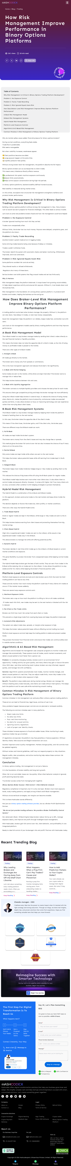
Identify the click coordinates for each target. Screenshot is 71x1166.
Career (20, 1105)
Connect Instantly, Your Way (14, 1042)
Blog (13, 9)
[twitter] (11, 1096)
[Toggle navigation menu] (67, 2)
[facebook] (2, 1096)
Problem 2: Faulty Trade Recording (16, 102)
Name (41, 1023)
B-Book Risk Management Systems (16, 118)
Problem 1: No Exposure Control (15, 98)
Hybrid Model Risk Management (15, 121)
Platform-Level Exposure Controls (16, 125)
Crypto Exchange (7, 1116)
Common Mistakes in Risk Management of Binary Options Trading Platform (31, 132)
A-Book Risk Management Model (16, 115)
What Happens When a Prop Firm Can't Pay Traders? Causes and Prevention (34, 872)
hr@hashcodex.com (35, 1137)
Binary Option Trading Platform (60, 1121)
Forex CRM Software (42, 1119)
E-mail (41, 1031)
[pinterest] (20, 1096)
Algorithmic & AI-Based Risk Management (19, 128)
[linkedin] (7, 1096)
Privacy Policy (40, 1105)
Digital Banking (23, 1116)
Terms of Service (41, 1108)
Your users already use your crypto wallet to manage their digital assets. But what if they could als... (57, 884)
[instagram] (15, 1096)
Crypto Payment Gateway (6, 1121)
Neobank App (23, 1119)
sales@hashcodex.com (12, 1137)
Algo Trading (40, 1116)
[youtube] (24, 1096)
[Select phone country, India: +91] (41, 1044)
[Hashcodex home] (9, 2)
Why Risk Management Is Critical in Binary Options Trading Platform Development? (34, 95)
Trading (20, 9)
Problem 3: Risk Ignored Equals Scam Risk (19, 105)
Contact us (5, 1108)
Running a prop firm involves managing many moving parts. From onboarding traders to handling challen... (34, 886)
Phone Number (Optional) (46, 1040)
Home (7, 9)
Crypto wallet (57, 1116)
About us (4, 1105)
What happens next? (11, 1019)
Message (41, 1048)
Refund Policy (57, 1105)
